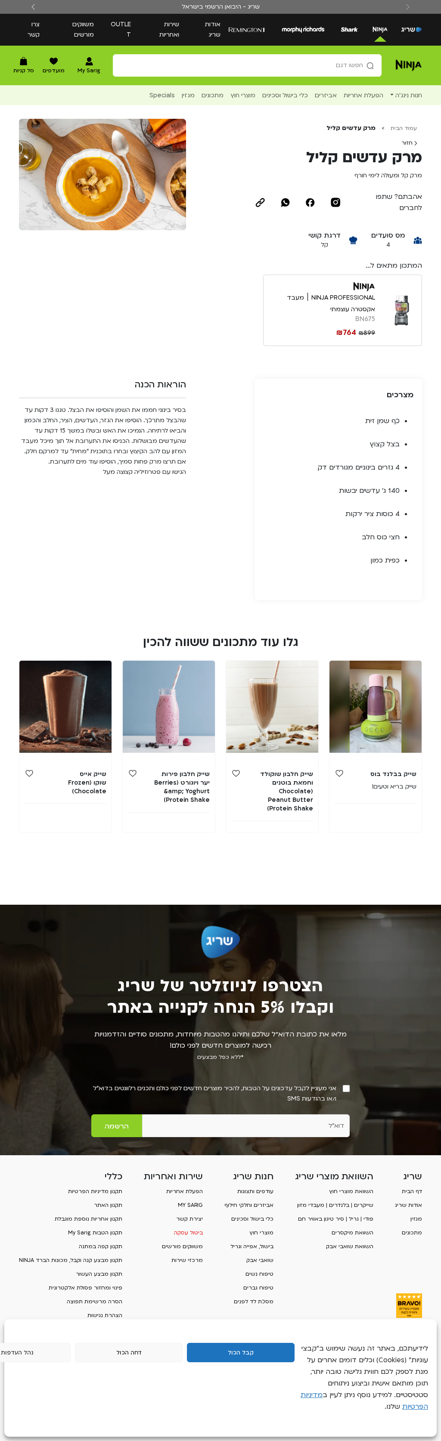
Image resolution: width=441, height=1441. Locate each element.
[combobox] (247, 65)
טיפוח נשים (259, 1274)
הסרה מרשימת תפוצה (94, 1301)
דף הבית (412, 1191)
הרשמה (117, 1126)
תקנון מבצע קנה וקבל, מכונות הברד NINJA (70, 1260)
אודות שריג (212, 29)
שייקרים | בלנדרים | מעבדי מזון (335, 1205)
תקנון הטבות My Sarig (95, 1232)
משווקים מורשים (83, 29)
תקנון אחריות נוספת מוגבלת (88, 1218)
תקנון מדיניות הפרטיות (95, 1191)
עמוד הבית (404, 128)
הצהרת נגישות (104, 1315)
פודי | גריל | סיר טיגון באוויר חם (335, 1218)
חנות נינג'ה (408, 95)
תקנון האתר (108, 1205)
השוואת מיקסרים (352, 1232)
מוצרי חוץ (261, 1232)
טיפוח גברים (258, 1287)
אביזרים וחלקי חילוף (248, 1205)
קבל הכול (241, 1353)
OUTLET (121, 29)
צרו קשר (34, 29)
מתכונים (412, 1232)
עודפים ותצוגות (255, 1191)
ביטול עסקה (188, 1232)
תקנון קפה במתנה (100, 1246)
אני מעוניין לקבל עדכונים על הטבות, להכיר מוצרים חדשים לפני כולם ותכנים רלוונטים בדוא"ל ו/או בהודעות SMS (214, 1093)
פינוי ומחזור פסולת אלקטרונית (85, 1287)
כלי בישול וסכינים (252, 1218)
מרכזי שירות (187, 1260)
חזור (407, 142)
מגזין (416, 1218)
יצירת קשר (189, 1218)
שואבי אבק (259, 1260)
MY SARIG (190, 1205)
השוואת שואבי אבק (349, 1246)
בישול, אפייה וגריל (251, 1246)
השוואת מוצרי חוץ (351, 1191)
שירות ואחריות (169, 29)
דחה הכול (129, 1353)
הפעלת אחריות (184, 1191)
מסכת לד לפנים (253, 1301)
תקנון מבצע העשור (99, 1274)
